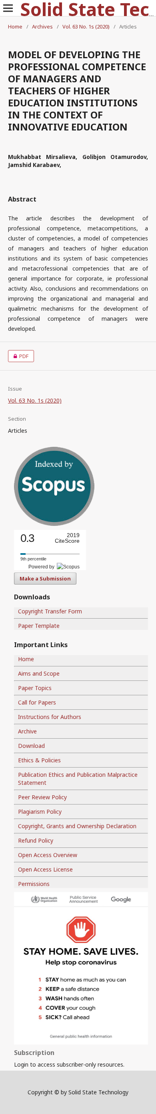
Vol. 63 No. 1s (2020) (86, 26)
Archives (42, 26)
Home (15, 26)
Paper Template (39, 625)
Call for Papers (37, 702)
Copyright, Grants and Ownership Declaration (77, 826)
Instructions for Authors (49, 717)
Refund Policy (35, 840)
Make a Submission (45, 578)
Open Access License (45, 869)
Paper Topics (35, 688)
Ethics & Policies (39, 760)
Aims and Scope (39, 673)
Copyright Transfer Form (50, 611)
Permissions (34, 884)
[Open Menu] (8, 8)
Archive (27, 731)
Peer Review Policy (42, 797)
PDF (18, 356)
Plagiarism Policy (40, 811)
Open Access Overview (47, 855)
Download (31, 745)
